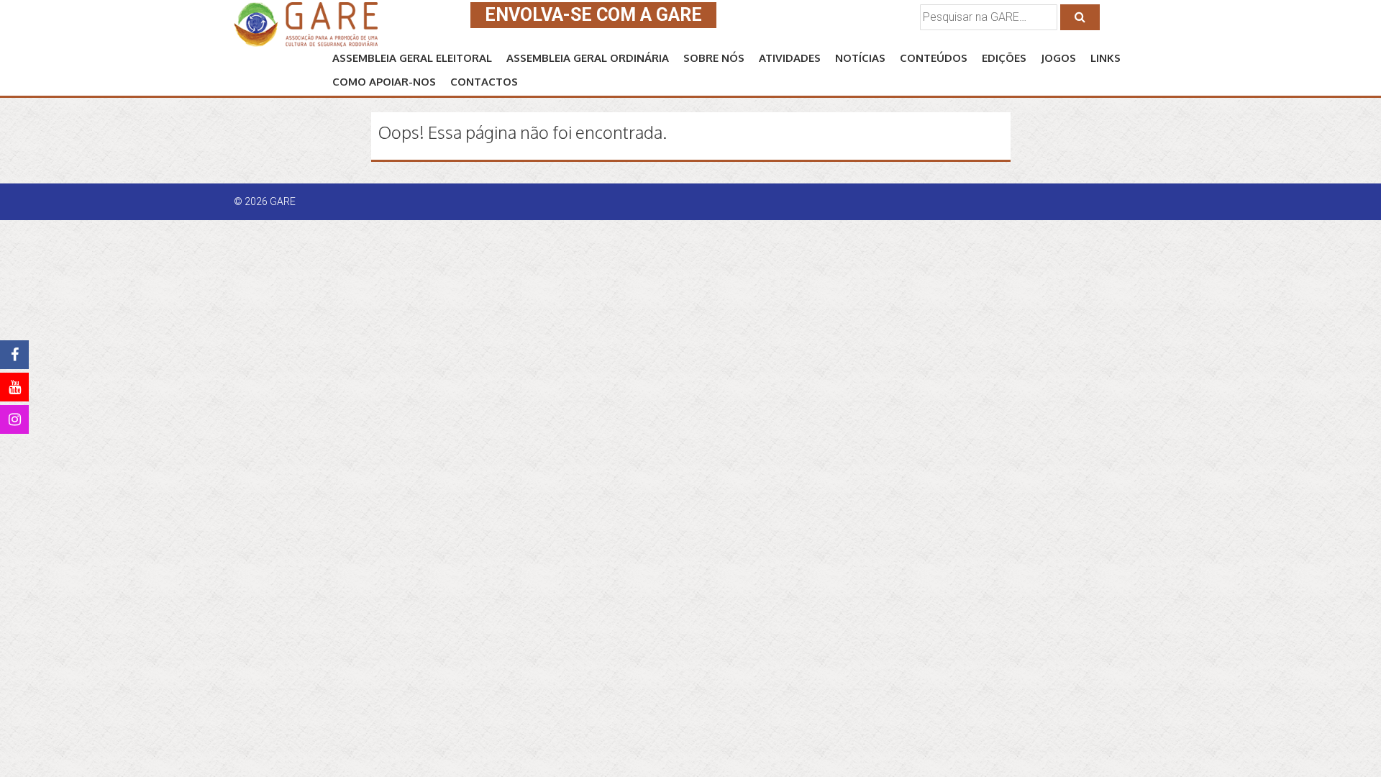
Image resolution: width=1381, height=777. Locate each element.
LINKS (1105, 58)
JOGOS (1058, 58)
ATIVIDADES (790, 58)
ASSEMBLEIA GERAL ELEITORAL (412, 58)
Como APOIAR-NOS (384, 81)
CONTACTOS (484, 81)
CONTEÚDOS (933, 58)
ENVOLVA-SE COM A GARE (593, 14)
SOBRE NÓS (713, 58)
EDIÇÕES (1004, 58)
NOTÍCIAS (860, 58)
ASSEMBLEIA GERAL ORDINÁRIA (587, 58)
